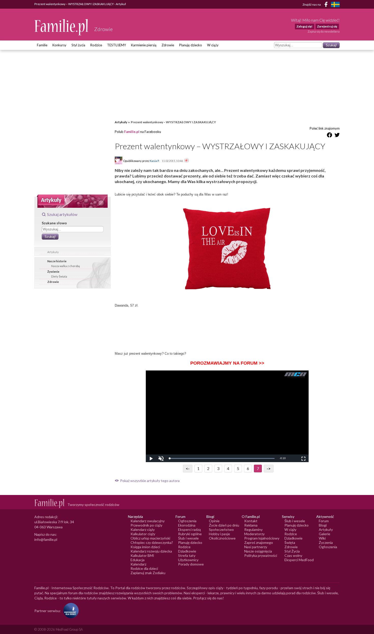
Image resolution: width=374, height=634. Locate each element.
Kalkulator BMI (142, 555)
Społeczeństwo (221, 529)
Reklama (250, 525)
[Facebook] (327, 5)
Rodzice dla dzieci (144, 568)
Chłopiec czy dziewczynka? (152, 542)
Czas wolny (293, 555)
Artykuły (53, 252)
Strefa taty (186, 555)
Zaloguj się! (304, 26)
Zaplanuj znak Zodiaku (148, 573)
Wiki (322, 538)
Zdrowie (168, 45)
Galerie (324, 534)
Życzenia (326, 542)
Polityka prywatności (260, 555)
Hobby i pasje (219, 534)
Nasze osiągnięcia (258, 551)
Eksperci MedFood (299, 560)
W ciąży (213, 45)
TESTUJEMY (116, 45)
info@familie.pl (45, 539)
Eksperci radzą (189, 529)
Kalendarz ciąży (143, 529)
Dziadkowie (187, 551)
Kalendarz (138, 564)
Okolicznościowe (222, 538)
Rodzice (96, 45)
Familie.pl (131, 132)
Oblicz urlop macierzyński (150, 538)
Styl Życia (292, 551)
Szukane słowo (54, 223)
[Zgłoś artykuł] (186, 160)
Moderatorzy (254, 534)
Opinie (214, 521)
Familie (42, 45)
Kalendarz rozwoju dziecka (151, 551)
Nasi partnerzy (255, 547)
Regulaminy (253, 529)
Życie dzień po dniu (224, 525)
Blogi (323, 525)
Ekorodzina (186, 525)
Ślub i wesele (188, 538)
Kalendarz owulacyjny (148, 521)
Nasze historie (56, 261)
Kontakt (250, 521)
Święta (289, 542)
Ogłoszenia (187, 521)
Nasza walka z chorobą (65, 266)
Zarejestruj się (327, 26)
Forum (324, 521)
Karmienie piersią (143, 45)
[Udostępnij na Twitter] (337, 135)
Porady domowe (191, 564)
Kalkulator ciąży (143, 534)
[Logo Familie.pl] (61, 27)
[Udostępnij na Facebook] (329, 135)
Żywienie (53, 271)
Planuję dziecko (190, 45)
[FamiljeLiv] (335, 4)
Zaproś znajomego (258, 542)
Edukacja (138, 560)
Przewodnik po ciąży (146, 525)
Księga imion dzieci (145, 547)
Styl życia (78, 45)
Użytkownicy (188, 560)
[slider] (222, 458)
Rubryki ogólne (190, 534)
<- (188, 468)
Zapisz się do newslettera (324, 31)
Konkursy (59, 45)
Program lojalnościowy (261, 538)
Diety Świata (59, 276)
